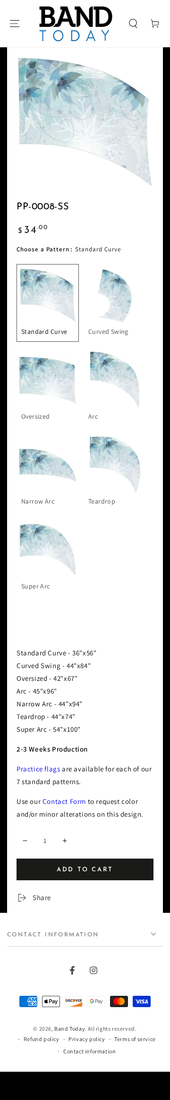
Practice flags (38, 768)
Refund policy (42, 1038)
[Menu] (14, 24)
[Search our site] (133, 24)
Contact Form (64, 801)
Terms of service (135, 1038)
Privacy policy (86, 1038)
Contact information (89, 1051)
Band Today (69, 1028)
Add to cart (85, 870)
